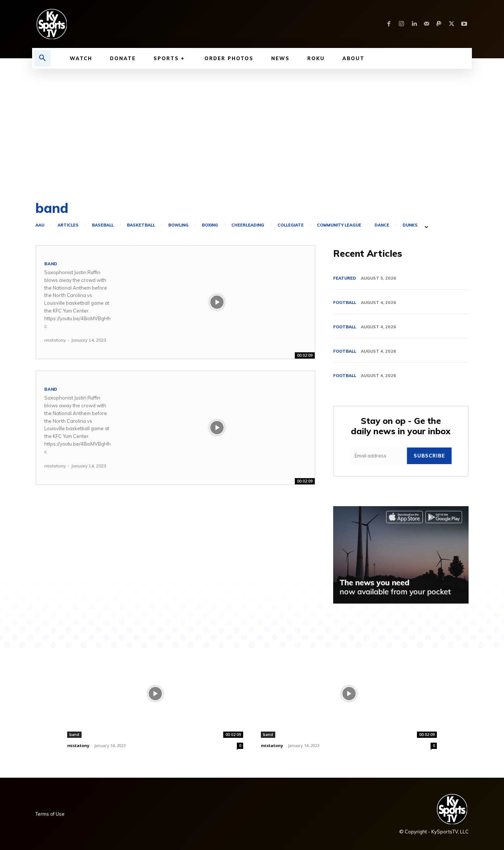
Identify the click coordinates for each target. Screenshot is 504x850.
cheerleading (247, 225)
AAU (39, 225)
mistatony (55, 340)
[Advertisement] (252, 124)
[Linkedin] (414, 24)
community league (339, 225)
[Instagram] (401, 24)
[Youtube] (464, 24)
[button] (42, 58)
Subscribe (429, 456)
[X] (451, 24)
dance (381, 225)
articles (68, 225)
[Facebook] (388, 24)
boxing (210, 225)
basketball (141, 225)
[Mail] (426, 24)
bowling (178, 225)
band (51, 264)
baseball (103, 225)
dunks (410, 225)
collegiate (290, 225)
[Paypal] (439, 24)
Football (344, 302)
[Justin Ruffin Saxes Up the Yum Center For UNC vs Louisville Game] (217, 302)
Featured (344, 278)
